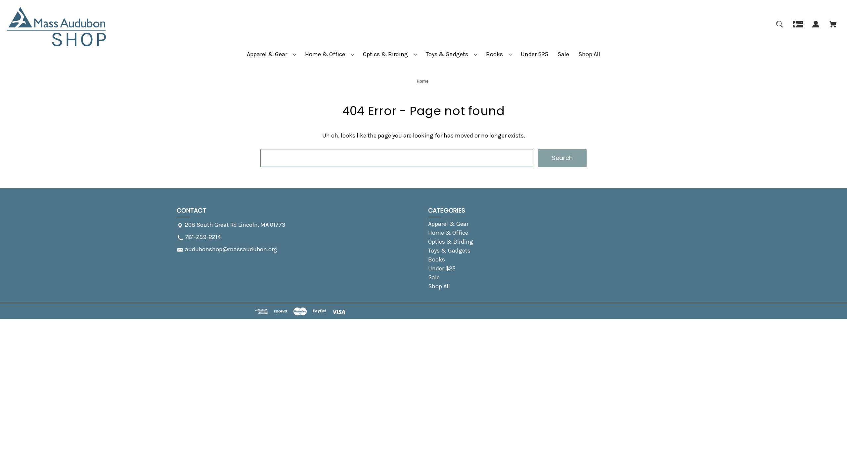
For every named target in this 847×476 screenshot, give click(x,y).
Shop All (589, 54)
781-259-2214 (203, 237)
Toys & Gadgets (447, 54)
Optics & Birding (386, 54)
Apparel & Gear (268, 54)
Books (495, 54)
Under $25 (534, 54)
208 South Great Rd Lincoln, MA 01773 (235, 224)
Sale (563, 54)
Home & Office (325, 54)
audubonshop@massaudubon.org (231, 249)
